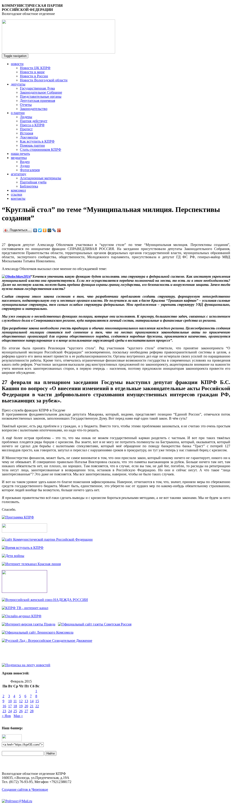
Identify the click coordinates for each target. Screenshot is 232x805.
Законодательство (33, 109)
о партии (18, 113)
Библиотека (29, 186)
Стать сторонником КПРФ (40, 149)
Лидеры (26, 117)
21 (32, 706)
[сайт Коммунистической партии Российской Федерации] (47, 539)
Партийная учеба (33, 182)
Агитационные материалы (40, 178)
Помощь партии (32, 145)
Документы (29, 137)
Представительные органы (40, 96)
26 (21, 711)
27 (26, 711)
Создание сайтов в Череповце (25, 789)
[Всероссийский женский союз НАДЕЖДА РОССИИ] (45, 600)
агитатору (18, 174)
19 (21, 706)
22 (37, 706)
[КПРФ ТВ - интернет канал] (25, 608)
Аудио (25, 166)
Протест (26, 129)
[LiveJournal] (54, 230)
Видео (25, 162)
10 (10, 701)
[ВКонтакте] (35, 230)
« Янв (6, 716)
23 (4, 711)
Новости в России (34, 76)
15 (37, 701)
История (26, 133)
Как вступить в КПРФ (37, 141)
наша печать (20, 154)
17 (10, 706)
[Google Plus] (59, 230)
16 (4, 706)
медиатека (19, 158)
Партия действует (33, 121)
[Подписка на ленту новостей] (26, 665)
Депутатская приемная (37, 100)
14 (32, 701)
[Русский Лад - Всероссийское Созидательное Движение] (47, 640)
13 (26, 701)
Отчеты (26, 105)
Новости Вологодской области (44, 80)
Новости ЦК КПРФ (35, 68)
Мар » (18, 716)
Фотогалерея (30, 170)
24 (10, 711)
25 (15, 711)
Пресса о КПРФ (32, 125)
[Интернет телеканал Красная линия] (31, 564)
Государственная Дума (37, 88)
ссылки (16, 194)
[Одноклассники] (44, 230)
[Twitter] (40, 230)
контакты (18, 198)
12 (21, 701)
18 (15, 706)
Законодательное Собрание (41, 92)
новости (17, 64)
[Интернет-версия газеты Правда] (28, 624)
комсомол (18, 190)
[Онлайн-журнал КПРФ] (21, 616)
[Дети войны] (13, 556)
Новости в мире (32, 72)
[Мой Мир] (49, 230)
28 (32, 711)
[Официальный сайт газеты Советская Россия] (94, 624)
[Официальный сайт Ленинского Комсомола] (37, 632)
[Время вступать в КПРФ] (23, 548)
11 (15, 701)
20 (26, 706)
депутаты (18, 84)
